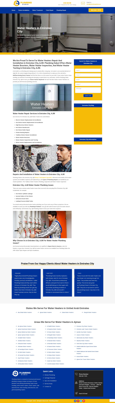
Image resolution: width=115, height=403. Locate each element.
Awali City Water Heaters (54, 361)
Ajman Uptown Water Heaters (26, 335)
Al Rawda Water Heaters (54, 340)
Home (13, 10)
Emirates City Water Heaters (84, 326)
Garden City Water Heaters (84, 332)
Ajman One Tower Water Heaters (86, 359)
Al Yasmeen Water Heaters (54, 349)
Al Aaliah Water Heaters (24, 338)
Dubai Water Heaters (68, 312)
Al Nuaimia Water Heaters (54, 329)
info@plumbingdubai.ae (94, 4)
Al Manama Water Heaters (25, 361)
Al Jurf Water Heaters (23, 358)
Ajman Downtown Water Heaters (27, 329)
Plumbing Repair (61, 10)
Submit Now (88, 95)
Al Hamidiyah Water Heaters (25, 349)
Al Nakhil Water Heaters (53, 326)
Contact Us (48, 386)
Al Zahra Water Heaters (53, 352)
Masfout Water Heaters (83, 340)
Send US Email (83, 393)
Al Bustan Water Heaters (24, 343)
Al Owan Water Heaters (53, 332)
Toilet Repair (49, 10)
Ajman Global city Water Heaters (27, 332)
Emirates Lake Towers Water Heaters (87, 329)
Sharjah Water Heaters (90, 312)
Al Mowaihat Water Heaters (25, 364)
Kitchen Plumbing (50, 375)
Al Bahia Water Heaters (24, 340)
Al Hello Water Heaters (24, 352)
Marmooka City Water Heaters (85, 338)
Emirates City (21, 53)
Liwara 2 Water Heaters (83, 335)
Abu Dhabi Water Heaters (25, 312)
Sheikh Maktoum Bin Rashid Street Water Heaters (88, 352)
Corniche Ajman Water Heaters (55, 364)
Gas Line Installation (51, 381)
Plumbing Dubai (53, 401)
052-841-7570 (96, 10)
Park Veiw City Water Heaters (85, 343)
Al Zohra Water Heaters (53, 358)
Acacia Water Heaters (82, 356)
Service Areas (48, 383)
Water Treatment (37, 10)
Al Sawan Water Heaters (53, 346)
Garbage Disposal (50, 378)
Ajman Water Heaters (46, 312)
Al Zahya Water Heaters (53, 355)
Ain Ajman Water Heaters (25, 326)
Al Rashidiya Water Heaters (54, 338)
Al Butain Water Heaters (24, 346)
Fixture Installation (23, 10)
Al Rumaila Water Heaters (54, 343)
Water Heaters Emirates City (35, 53)
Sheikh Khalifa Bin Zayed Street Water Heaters (87, 347)
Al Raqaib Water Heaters (54, 335)
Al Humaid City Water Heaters (26, 355)
